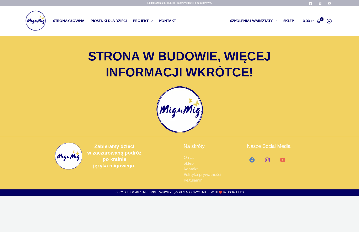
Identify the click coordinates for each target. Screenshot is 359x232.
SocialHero (235, 192)
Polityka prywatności (202, 175)
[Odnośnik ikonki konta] (330, 21)
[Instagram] (320, 3)
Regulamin (193, 180)
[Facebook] (310, 3)
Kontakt (191, 169)
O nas (189, 158)
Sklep (189, 163)
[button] (151, 21)
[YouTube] (329, 3)
